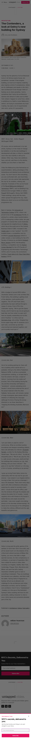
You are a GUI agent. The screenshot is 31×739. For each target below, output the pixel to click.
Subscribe (15, 735)
